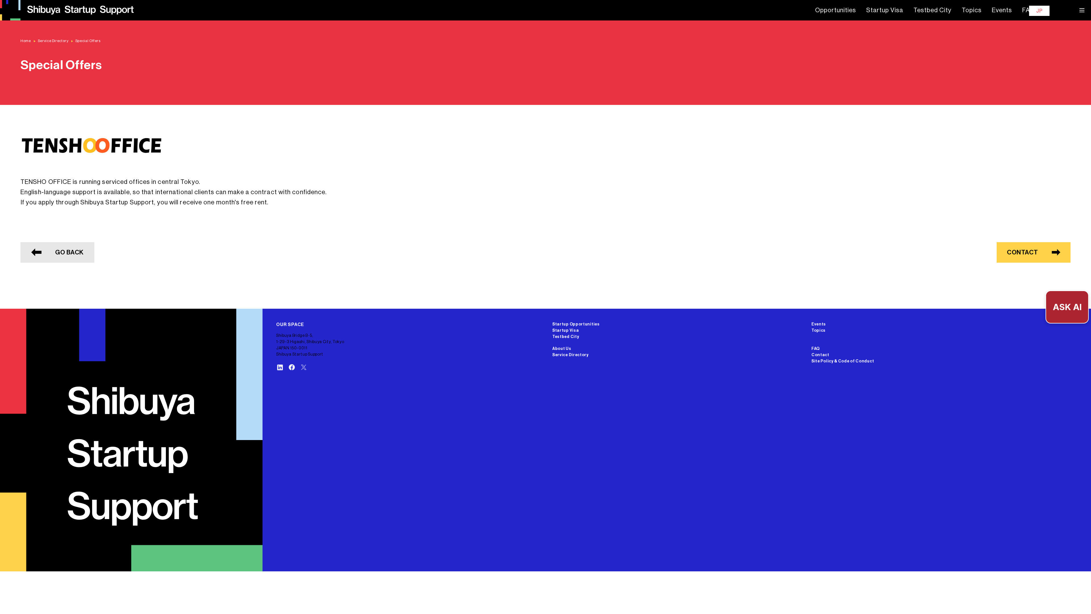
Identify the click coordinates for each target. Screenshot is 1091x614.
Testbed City (932, 10)
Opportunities (835, 10)
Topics (972, 10)
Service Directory (570, 355)
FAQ (1028, 10)
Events (1002, 10)
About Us (561, 349)
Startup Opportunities (576, 324)
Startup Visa (884, 10)
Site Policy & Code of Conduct (842, 361)
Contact (820, 355)
